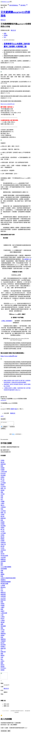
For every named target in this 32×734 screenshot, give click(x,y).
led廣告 (3, 616)
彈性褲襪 (3, 626)
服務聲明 (17, 712)
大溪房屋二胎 (27, 259)
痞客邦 (12, 409)
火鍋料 (2, 503)
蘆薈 (2, 653)
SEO (2, 588)
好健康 (2, 540)
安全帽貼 (3, 475)
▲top (2, 416)
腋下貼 (2, 479)
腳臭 (2, 466)
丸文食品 (3, 486)
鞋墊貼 (2, 484)
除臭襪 (2, 468)
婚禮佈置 (3, 594)
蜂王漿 (2, 546)
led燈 (2, 615)
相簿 (5, 33)
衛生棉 (2, 643)
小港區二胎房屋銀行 (6, 320)
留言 (16, 409)
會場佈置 (3, 596)
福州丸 (2, 505)
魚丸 (2, 499)
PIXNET (7, 710)
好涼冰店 (3, 473)
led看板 (3, 620)
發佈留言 (3, 428)
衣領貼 (2, 460)
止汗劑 (2, 481)
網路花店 (3, 592)
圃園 (2, 663)
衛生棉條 (3, 644)
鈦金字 (2, 618)
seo (1, 650)
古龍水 (2, 661)
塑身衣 (2, 664)
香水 (2, 659)
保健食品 (3, 542)
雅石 (2, 563)
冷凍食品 (3, 507)
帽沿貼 (2, 462)
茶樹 (2, 657)
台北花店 (3, 598)
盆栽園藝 (3, 561)
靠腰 (2, 570)
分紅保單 (3, 557)
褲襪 (2, 624)
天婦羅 (2, 501)
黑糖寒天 (3, 580)
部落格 (5, 35)
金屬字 (2, 611)
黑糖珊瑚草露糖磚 (6, 581)
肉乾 (2, 497)
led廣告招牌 (4, 613)
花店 (2, 590)
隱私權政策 (27, 710)
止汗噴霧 (3, 482)
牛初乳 (2, 548)
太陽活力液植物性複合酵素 (8, 578)
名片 (5, 37)
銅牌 (2, 609)
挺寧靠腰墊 (4, 568)
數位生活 (13, 30)
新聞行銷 (3, 651)
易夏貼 (2, 477)
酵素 (2, 552)
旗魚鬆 (2, 490)
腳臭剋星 (3, 464)
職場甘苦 (12, 413)
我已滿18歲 (3, 731)
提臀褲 (2, 670)
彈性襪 (2, 622)
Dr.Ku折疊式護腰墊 (6, 566)
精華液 (2, 655)
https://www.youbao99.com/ (8, 104)
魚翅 (2, 509)
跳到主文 (3, 20)
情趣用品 (3, 633)
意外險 (2, 553)
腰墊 (2, 572)
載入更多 (3, 419)
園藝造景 (3, 559)
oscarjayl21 (3, 400)
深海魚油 (3, 550)
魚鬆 (2, 496)
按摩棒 (2, 635)
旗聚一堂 (3, 488)
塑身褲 (2, 666)
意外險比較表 (4, 555)
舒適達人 (3, 646)
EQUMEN (3, 668)
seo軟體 (3, 585)
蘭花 (2, 565)
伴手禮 (2, 494)
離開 (9, 731)
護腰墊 (2, 574)
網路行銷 (3, 648)
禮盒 (2, 492)
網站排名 (3, 587)
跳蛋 (2, 637)
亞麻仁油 (3, 544)
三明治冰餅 (4, 471)
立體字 (2, 607)
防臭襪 (2, 469)
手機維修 (3, 641)
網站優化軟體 (4, 583)
